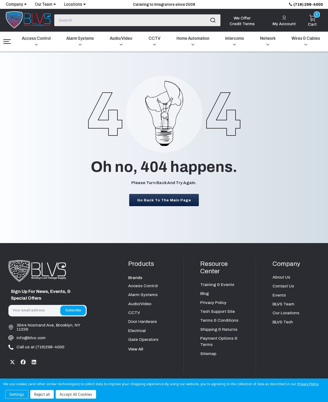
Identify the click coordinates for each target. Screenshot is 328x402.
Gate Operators (143, 339)
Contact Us (283, 286)
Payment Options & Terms (218, 341)
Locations (73, 4)
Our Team (43, 4)
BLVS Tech (283, 322)
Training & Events (217, 284)
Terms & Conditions (219, 320)
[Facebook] (23, 362)
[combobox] (137, 20)
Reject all (42, 394)
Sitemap (208, 353)
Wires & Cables (306, 38)
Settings (16, 394)
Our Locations (286, 313)
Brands (135, 277)
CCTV (154, 38)
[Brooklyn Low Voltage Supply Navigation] (7, 42)
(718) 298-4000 (308, 4)
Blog (204, 293)
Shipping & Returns (218, 329)
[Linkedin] (34, 362)
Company (14, 4)
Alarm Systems (80, 38)
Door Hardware (142, 321)
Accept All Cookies (76, 394)
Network (268, 38)
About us (281, 277)
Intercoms (234, 38)
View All (135, 349)
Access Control (36, 38)
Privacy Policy (213, 302)
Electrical (137, 330)
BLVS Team (283, 304)
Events (279, 295)
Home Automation (192, 38)
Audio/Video (121, 38)
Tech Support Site (217, 311)
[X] (12, 362)
